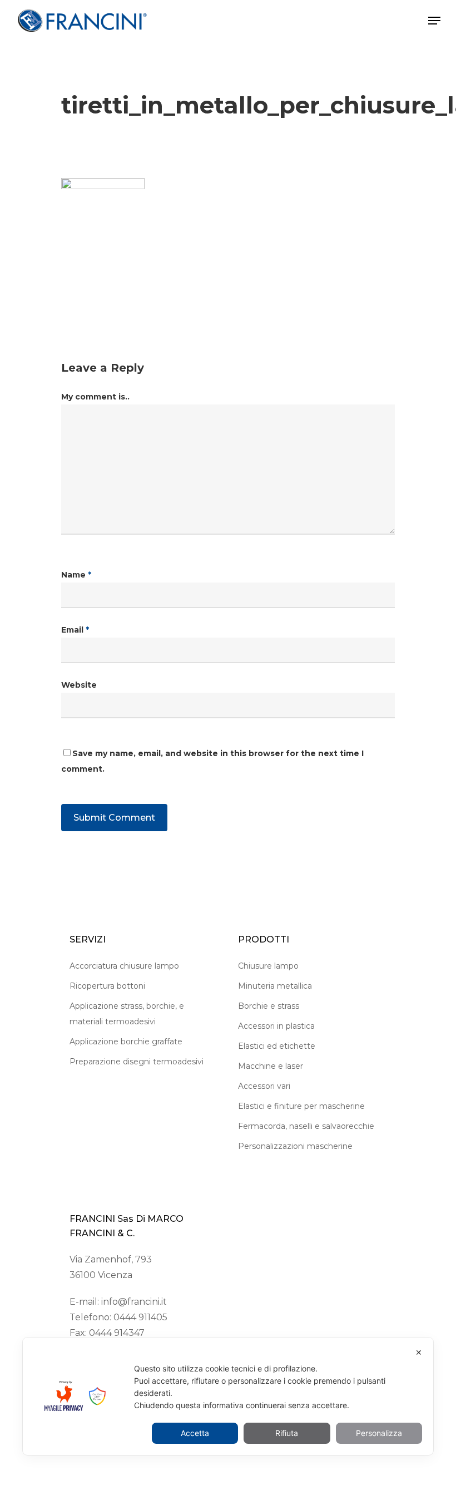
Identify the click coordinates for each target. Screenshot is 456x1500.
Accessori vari (264, 1086)
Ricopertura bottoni (107, 986)
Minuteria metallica (275, 986)
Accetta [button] (195, 1433)
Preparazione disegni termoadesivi (137, 1062)
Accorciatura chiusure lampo (124, 966)
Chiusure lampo (268, 966)
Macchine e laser (270, 1066)
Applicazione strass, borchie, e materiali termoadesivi (127, 1014)
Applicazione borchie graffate (126, 1042)
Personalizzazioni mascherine (295, 1146)
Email (75, 630)
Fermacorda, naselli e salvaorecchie (306, 1126)
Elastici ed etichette (276, 1046)
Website (79, 685)
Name (76, 575)
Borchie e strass (268, 1006)
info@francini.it (134, 1301)
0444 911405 (140, 1317)
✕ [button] (418, 1352)
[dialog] (228, 1396)
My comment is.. (95, 397)
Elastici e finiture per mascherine (301, 1106)
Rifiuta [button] (286, 1433)
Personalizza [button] (379, 1433)
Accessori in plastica (276, 1026)
